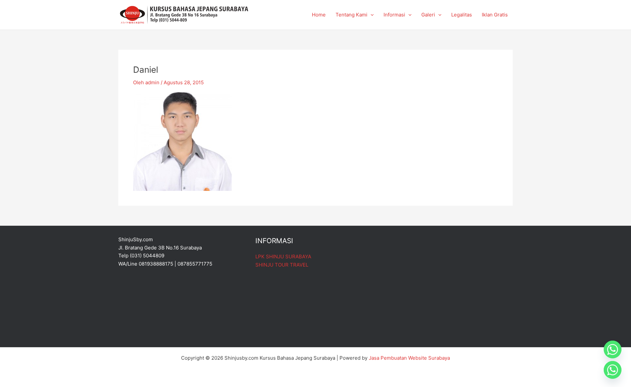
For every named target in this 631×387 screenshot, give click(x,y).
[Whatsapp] (612, 349)
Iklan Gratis (495, 15)
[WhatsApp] (612, 370)
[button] (370, 15)
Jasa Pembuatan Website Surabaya (409, 358)
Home (319, 15)
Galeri (428, 15)
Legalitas (461, 15)
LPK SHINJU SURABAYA (283, 256)
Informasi (394, 15)
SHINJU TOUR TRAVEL (281, 265)
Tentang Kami (351, 15)
